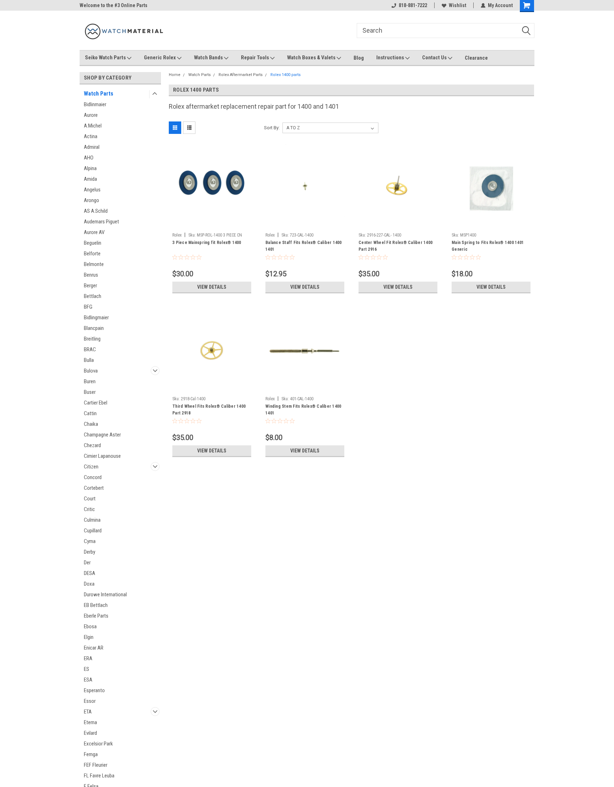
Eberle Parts (96, 616)
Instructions (390, 57)
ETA (88, 712)
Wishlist (457, 5)
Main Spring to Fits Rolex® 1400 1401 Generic (488, 246)
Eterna (90, 722)
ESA (88, 680)
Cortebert (94, 488)
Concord (93, 477)
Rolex (177, 235)
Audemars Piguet (101, 221)
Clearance (476, 58)
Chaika (91, 424)
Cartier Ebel (95, 403)
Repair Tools (255, 57)
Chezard (92, 445)
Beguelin (92, 243)
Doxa (89, 584)
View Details (211, 287)
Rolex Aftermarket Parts (241, 74)
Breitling (92, 339)
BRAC (90, 349)
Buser (90, 392)
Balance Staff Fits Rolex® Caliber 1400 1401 (303, 246)
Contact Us (435, 57)
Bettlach (92, 296)
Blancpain (94, 328)
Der (87, 562)
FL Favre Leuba (99, 775)
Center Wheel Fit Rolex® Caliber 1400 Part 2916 (395, 246)
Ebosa (90, 626)
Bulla (89, 360)
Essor (90, 701)
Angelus (92, 189)
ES (86, 669)
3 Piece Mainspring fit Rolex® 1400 (206, 242)
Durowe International (105, 594)
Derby (89, 552)
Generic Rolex (160, 57)
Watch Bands (209, 57)
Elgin (88, 637)
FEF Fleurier (95, 765)
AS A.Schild (96, 211)
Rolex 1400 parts (285, 74)
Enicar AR (93, 648)
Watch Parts (98, 93)
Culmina (92, 520)
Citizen (91, 466)
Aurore (91, 115)
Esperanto (94, 690)
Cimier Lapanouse (102, 456)
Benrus (91, 275)
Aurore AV (94, 232)
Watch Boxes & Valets (311, 57)
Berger (90, 285)
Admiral (91, 147)
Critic (89, 509)
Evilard (90, 733)
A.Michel (93, 126)
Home (175, 74)
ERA (88, 658)
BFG (88, 307)
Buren (90, 381)
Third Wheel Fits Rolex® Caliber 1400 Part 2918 (209, 410)
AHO (88, 157)
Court (90, 498)
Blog (359, 58)
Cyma (90, 541)
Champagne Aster (102, 435)
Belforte (92, 253)
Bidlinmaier (95, 104)
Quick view (211, 224)
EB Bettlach (96, 605)
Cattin (90, 413)
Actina (90, 136)
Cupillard (93, 530)
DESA (89, 573)
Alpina (90, 168)
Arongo (91, 200)
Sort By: (272, 127)
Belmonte (94, 264)
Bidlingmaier (96, 317)
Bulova (91, 371)
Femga (91, 754)
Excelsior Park (98, 743)
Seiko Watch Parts (106, 57)
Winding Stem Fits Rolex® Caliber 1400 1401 (303, 410)
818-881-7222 (413, 5)
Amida (90, 179)
